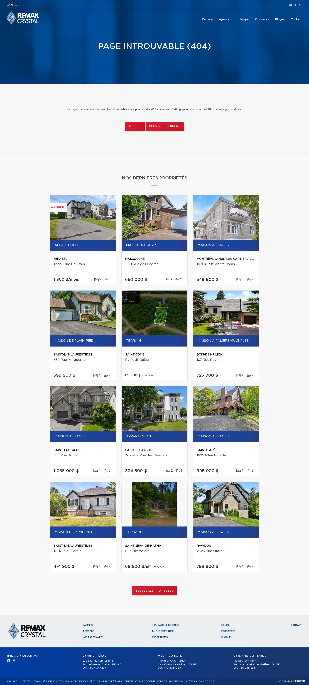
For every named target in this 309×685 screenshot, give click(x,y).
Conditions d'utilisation (170, 681)
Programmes (160, 637)
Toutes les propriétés (154, 591)
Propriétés (262, 19)
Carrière (207, 19)
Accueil (135, 126)
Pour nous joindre (164, 126)
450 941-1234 (247, 668)
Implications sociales (165, 625)
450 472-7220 (172, 668)
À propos (88, 631)
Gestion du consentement (200, 681)
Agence (224, 19)
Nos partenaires (93, 637)
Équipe (244, 19)
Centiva (299, 681)
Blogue (280, 19)
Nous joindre (18, 5)
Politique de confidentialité (139, 681)
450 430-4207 (97, 668)
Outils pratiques (163, 631)
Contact (296, 19)
